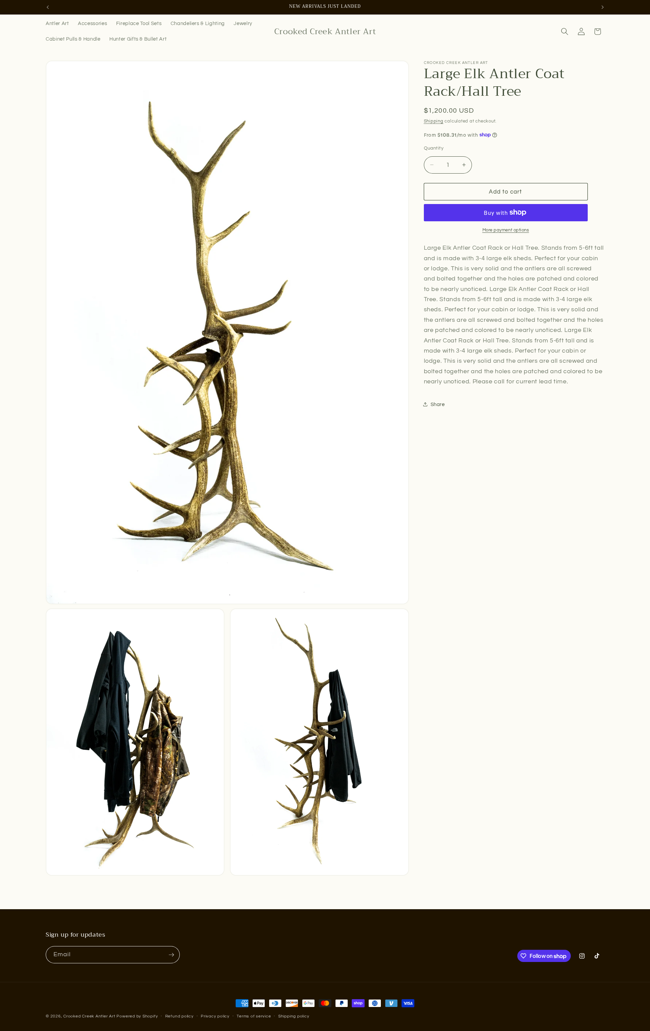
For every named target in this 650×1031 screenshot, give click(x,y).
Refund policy (179, 1016)
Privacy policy (215, 1016)
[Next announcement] (602, 7)
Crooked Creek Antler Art (89, 1016)
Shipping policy (293, 1016)
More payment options (505, 230)
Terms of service (254, 1016)
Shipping (433, 121)
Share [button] (438, 404)
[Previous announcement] (47, 7)
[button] (565, 31)
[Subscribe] (171, 955)
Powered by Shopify (137, 1016)
